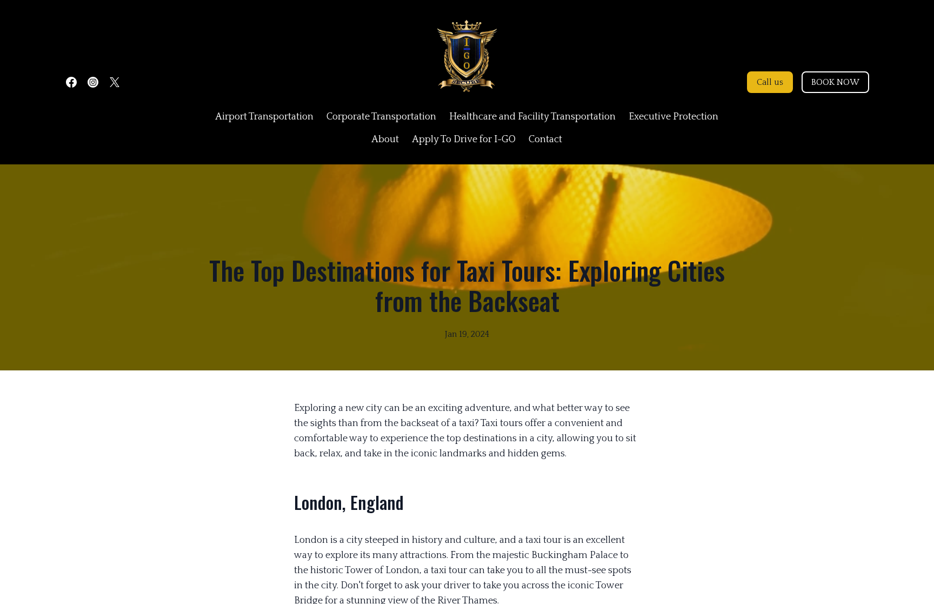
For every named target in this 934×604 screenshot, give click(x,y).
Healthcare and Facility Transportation (532, 116)
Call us (770, 82)
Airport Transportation (264, 116)
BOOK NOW (835, 82)
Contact (545, 139)
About (385, 139)
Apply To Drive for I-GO (464, 139)
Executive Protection (673, 116)
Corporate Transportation (381, 116)
